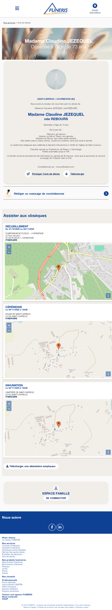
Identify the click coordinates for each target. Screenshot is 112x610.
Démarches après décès (13, 552)
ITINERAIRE (11, 240)
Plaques (5, 566)
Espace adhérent (10, 589)
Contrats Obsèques (11, 545)
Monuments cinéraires (12, 564)
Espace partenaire (10, 591)
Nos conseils (8, 576)
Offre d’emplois (9, 586)
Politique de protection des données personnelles (56, 607)
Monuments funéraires (12, 562)
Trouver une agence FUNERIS (17, 594)
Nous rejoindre (9, 582)
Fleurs (5, 571)
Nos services (9, 22)
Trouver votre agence (94, 11)
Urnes (4, 568)
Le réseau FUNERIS (11, 539)
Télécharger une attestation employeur (32, 466)
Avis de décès (8, 556)
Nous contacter (10, 596)
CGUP (5, 599)
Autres (5, 573)
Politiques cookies (82, 607)
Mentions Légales (29, 607)
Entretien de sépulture (12, 554)
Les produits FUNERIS (12, 584)
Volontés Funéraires (11, 547)
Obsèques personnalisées (14, 550)
